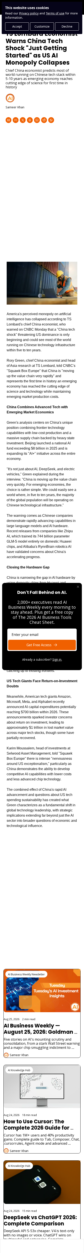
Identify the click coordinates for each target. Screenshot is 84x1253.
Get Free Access (38, 645)
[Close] (78, 586)
